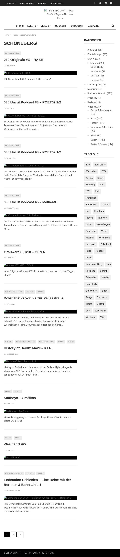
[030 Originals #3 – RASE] (17, 73)
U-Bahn (101, 304)
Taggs (89, 297)
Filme (93, 118)
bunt (102, 184)
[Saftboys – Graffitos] (16, 411)
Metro (104, 231)
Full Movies (91, 204)
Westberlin (100, 310)
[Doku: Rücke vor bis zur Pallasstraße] (24, 312)
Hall (88, 211)
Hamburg (99, 211)
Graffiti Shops (27, 3)
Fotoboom (76, 26)
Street (105, 290)
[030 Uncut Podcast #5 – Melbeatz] (23, 215)
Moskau (90, 237)
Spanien (105, 277)
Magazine (93, 26)
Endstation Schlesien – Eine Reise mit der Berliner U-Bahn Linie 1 (37, 482)
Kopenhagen (103, 224)
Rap (109, 264)
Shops (20, 26)
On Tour (95, 75)
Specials (95, 80)
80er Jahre (100, 164)
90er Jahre (91, 171)
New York (91, 244)
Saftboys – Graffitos (20, 398)
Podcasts (60, 26)
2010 (104, 171)
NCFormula (104, 237)
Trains (89, 304)
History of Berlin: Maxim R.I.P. (28, 348)
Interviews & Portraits (25, 341)
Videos (45, 26)
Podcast (100, 250)
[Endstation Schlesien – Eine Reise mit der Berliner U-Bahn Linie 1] (38, 498)
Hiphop (89, 217)
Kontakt (42, 3)
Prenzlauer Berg (94, 264)
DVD (97, 191)
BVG (88, 191)
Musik (7, 391)
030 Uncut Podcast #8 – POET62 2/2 (32, 102)
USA (88, 310)
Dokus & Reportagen (13, 292)
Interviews (96, 71)
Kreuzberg (91, 231)
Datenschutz (56, 3)
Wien (102, 317)
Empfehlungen (95, 54)
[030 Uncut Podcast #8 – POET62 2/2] (24, 116)
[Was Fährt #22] (13, 458)
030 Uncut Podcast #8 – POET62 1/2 (32, 152)
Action (89, 178)
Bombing (90, 184)
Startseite (10, 3)
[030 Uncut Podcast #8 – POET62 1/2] (24, 166)
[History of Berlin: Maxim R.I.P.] (20, 361)
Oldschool (105, 244)
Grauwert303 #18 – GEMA (24, 252)
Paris (88, 250)
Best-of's (96, 66)
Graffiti (105, 204)
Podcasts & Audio (12, 53)
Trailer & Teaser (99, 144)
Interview (102, 217)
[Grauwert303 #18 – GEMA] (18, 265)
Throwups (102, 297)
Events (31, 26)
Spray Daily (91, 284)
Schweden (91, 277)
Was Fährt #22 (15, 444)
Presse (91, 97)
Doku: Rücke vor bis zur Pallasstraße (33, 298)
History (30, 292)
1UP (88, 164)
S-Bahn (104, 270)
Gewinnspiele (94, 84)
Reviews (92, 102)
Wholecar (90, 317)
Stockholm (91, 290)
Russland (90, 270)
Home (6, 35)
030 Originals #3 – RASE (23, 60)
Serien (60, 341)
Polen (89, 257)
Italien (89, 224)
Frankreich (91, 197)
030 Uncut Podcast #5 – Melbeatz (30, 202)
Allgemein (93, 50)
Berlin (100, 178)
